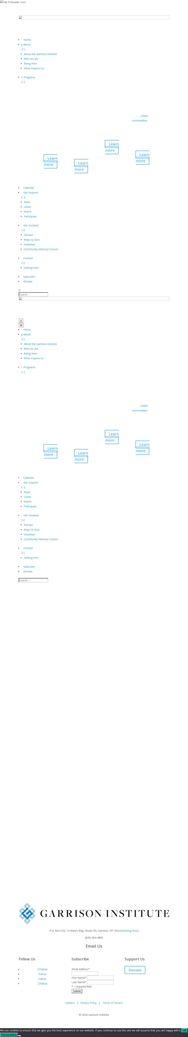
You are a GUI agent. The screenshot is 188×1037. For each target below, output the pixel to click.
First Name (79, 977)
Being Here (30, 63)
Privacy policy (9, 1034)
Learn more (51, 161)
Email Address (81, 969)
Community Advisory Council (41, 249)
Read (27, 202)
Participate (30, 216)
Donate (28, 235)
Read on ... (25, 717)
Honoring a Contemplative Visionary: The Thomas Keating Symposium (82, 691)
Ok (184, 1030)
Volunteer (29, 244)
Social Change (72, 747)
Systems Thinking (107, 747)
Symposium (26, 684)
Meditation (67, 792)
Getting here (31, 267)
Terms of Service (112, 1003)
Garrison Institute (42, 733)
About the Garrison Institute (40, 54)
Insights (57, 747)
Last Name (79, 982)
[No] (19, 1035)
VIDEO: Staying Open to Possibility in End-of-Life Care (78, 797)
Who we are (31, 58)
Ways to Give (31, 239)
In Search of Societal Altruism (51, 752)
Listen (27, 207)
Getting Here (130, 930)
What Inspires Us (34, 68)
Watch (27, 211)
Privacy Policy (88, 1003)
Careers (70, 1003)
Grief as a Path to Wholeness (50, 842)
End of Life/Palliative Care (34, 792)
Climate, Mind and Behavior (35, 747)
